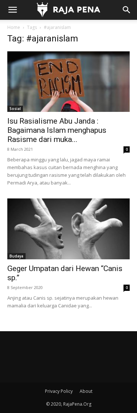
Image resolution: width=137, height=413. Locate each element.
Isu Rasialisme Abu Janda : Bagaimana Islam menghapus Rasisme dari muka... (56, 130)
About (86, 391)
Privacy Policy (59, 391)
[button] (12, 10)
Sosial (15, 108)
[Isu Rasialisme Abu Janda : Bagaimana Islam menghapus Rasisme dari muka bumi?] (68, 81)
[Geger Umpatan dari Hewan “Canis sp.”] (68, 228)
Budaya (16, 256)
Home (13, 27)
